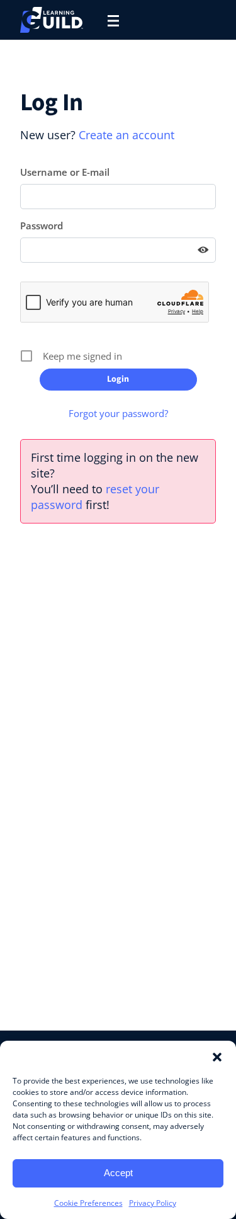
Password (41, 225)
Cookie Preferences (88, 1203)
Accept (118, 1172)
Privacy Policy (152, 1203)
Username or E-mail (65, 172)
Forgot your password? (118, 413)
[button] (217, 1056)
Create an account (126, 134)
